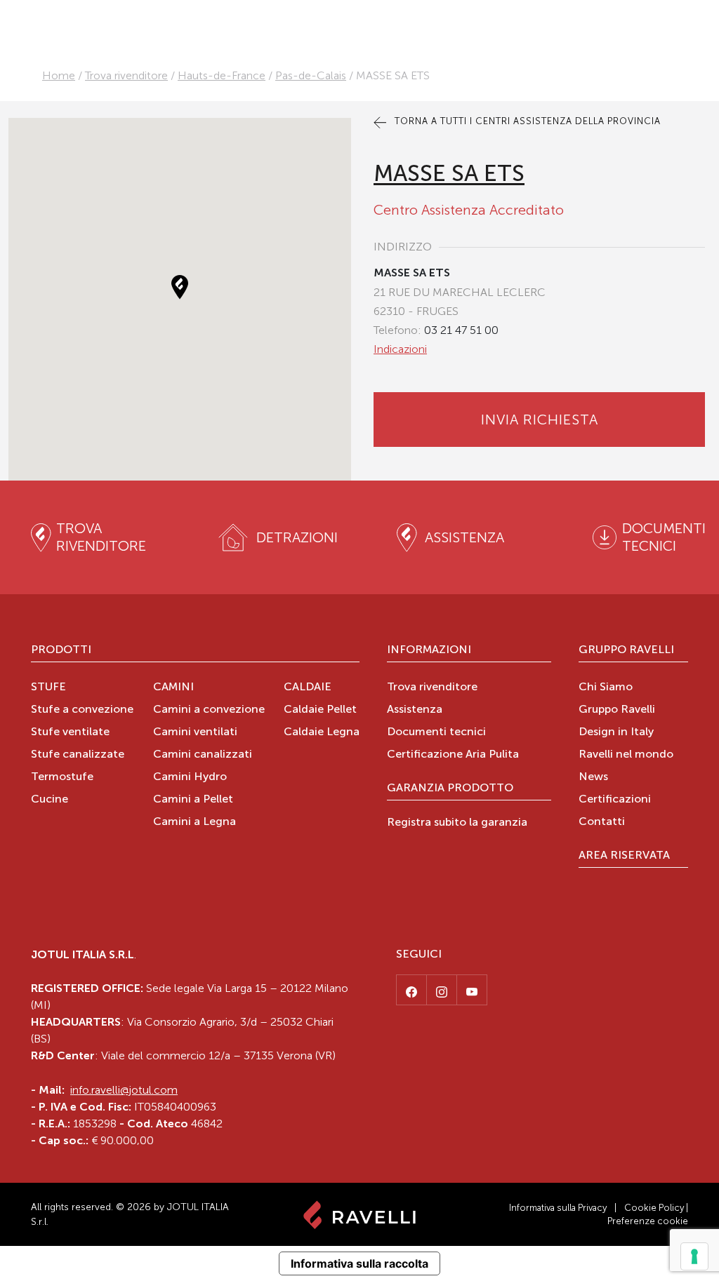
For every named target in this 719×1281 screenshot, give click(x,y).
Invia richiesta (539, 419)
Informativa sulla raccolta (359, 1263)
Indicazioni (400, 349)
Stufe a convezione (82, 710)
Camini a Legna (194, 822)
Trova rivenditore (126, 75)
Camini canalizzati (202, 754)
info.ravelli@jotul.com (124, 1089)
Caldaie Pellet (320, 710)
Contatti (602, 822)
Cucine (49, 799)
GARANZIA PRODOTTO (450, 788)
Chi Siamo (606, 687)
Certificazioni (615, 799)
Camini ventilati (195, 732)
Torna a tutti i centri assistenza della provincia (526, 121)
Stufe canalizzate (77, 754)
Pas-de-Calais (310, 75)
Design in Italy (616, 732)
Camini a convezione (209, 710)
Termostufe (62, 777)
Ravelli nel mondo (626, 754)
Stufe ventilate (70, 732)
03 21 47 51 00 (461, 330)
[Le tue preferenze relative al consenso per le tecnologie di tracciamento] (694, 1256)
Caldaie (307, 687)
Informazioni (429, 650)
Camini (173, 687)
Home (58, 75)
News (593, 777)
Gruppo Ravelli (626, 650)
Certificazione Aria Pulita (453, 754)
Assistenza (414, 710)
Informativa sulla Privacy (558, 1207)
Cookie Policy (654, 1207)
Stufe (48, 687)
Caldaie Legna (322, 732)
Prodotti (61, 650)
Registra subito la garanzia (457, 823)
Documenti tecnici (436, 732)
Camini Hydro (190, 777)
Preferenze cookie (647, 1221)
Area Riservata (624, 855)
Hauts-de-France (221, 75)
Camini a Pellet (193, 799)
